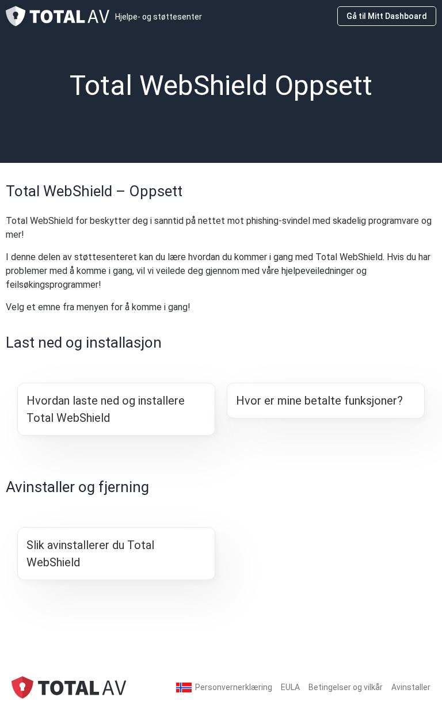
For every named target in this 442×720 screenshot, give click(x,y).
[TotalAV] (69, 686)
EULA (290, 687)
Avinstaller (410, 687)
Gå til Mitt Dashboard (386, 16)
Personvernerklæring (233, 687)
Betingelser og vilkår (345, 687)
